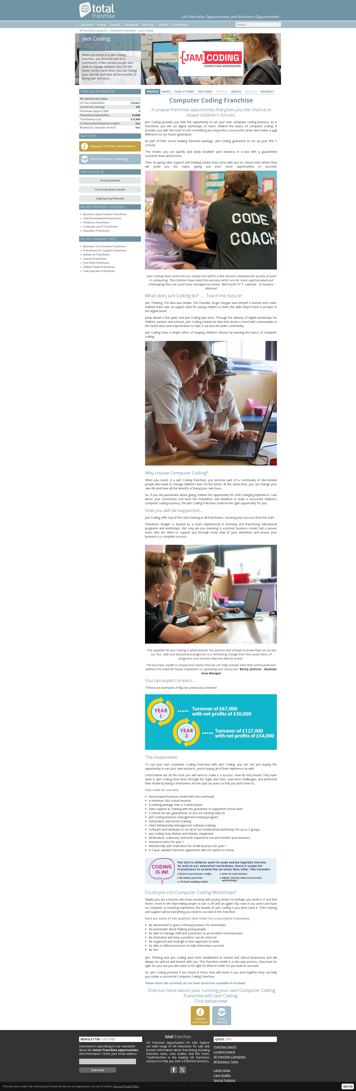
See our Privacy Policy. (126, 1086)
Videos (236, 91)
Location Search (224, 1052)
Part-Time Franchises (96, 263)
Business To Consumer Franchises (104, 246)
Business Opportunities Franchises (105, 214)
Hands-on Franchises (96, 254)
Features (205, 91)
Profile (152, 91)
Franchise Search (225, 1047)
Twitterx (182, 1069)
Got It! (347, 1086)
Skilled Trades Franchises (99, 267)
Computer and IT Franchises (100, 226)
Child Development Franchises (102, 218)
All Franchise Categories (94, 30)
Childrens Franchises (96, 222)
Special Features (224, 1080)
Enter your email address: (120, 1054)
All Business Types (226, 1062)
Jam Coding (146, 30)
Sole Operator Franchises (99, 271)
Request (267, 91)
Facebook (173, 1069)
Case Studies (184, 91)
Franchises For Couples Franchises (104, 250)
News (166, 91)
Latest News (222, 1070)
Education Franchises (123, 30)
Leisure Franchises (95, 258)
